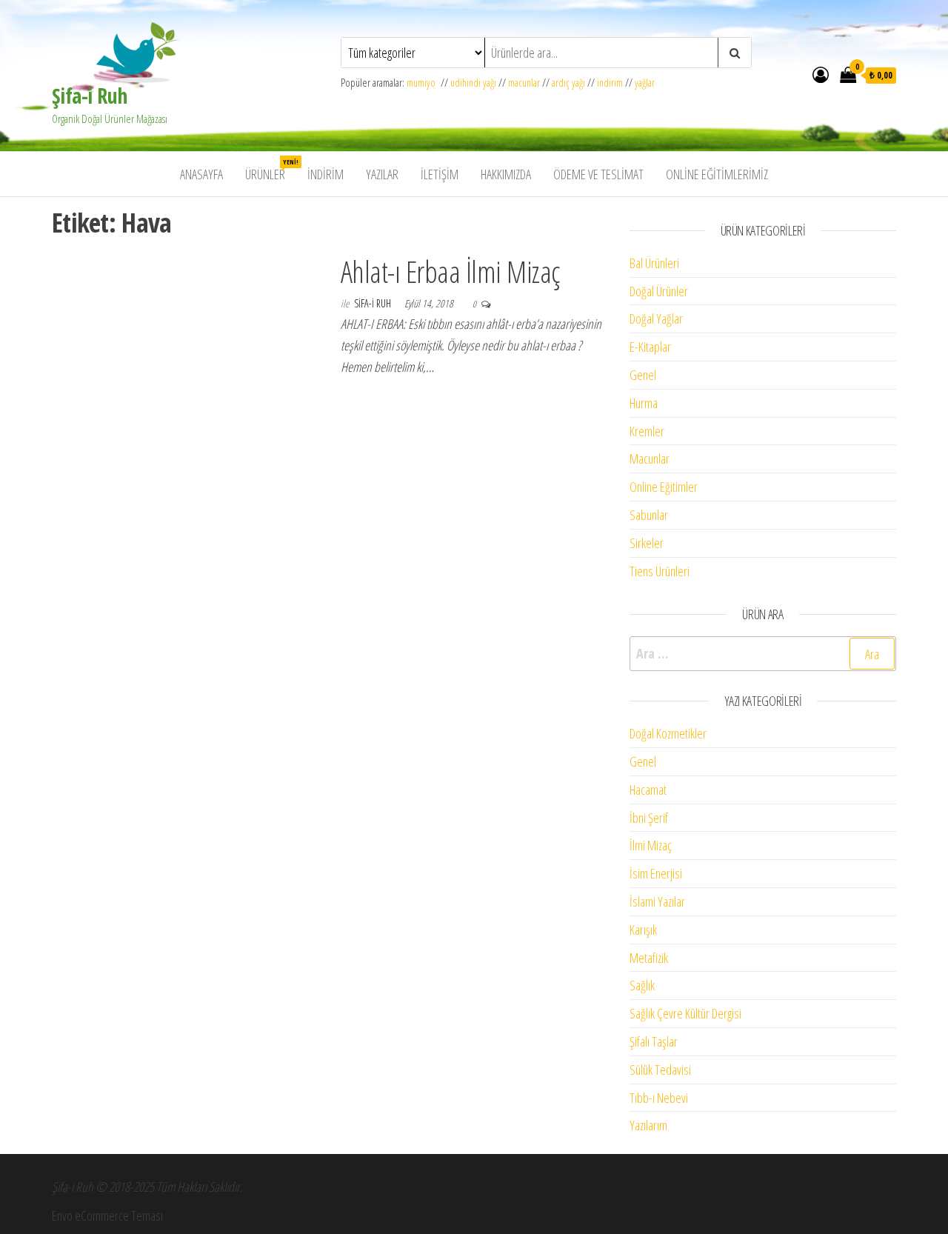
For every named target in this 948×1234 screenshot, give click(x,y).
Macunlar (650, 458)
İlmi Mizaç (651, 845)
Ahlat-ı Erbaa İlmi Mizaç (450, 271)
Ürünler (270, 170)
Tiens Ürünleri (660, 571)
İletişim (439, 174)
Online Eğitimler (664, 487)
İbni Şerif (649, 818)
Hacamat (648, 789)
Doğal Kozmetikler (668, 733)
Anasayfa (201, 174)
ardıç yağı (568, 83)
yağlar (645, 83)
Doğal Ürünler (659, 291)
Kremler (647, 431)
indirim (610, 83)
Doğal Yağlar (656, 318)
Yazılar (382, 174)
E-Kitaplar (650, 347)
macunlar (524, 83)
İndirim (325, 174)
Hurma (644, 403)
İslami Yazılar (657, 901)
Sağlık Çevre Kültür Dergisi (685, 1013)
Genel (643, 375)
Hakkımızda (506, 174)
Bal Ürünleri (654, 263)
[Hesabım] (820, 74)
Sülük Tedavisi (660, 1069)
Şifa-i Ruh (89, 95)
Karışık (643, 929)
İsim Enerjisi (656, 873)
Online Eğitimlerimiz (717, 174)
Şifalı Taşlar (654, 1041)
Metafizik (649, 958)
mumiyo (424, 83)
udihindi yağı (473, 83)
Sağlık (642, 985)
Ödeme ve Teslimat (598, 174)
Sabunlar (649, 515)
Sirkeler (647, 543)
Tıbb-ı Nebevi (659, 1098)
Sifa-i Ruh (373, 303)
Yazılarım (648, 1125)
